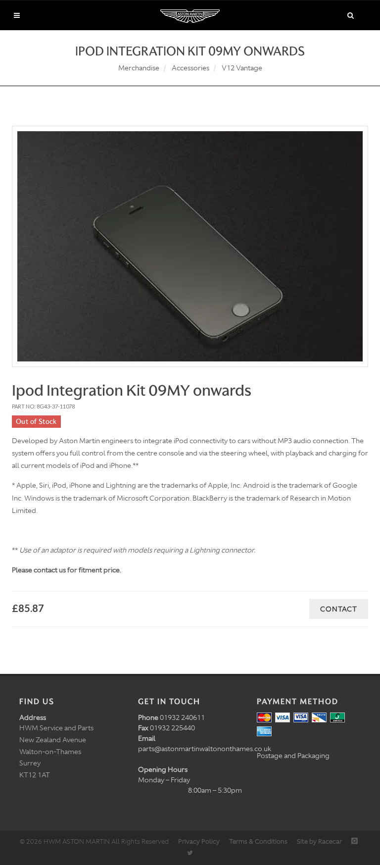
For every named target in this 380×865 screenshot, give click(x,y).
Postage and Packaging (293, 755)
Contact (338, 609)
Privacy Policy (199, 841)
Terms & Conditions (258, 841)
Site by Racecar (319, 841)
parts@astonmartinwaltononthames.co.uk (204, 748)
